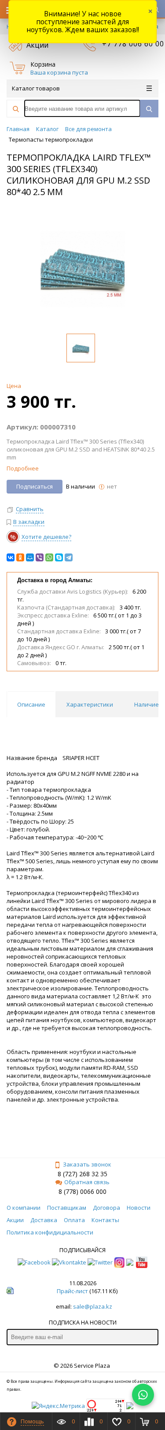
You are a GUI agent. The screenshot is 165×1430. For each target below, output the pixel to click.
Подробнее (23, 468)
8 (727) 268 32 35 (82, 1174)
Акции (37, 45)
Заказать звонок (87, 1164)
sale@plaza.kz (92, 1306)
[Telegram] (69, 557)
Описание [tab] (31, 704)
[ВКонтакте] (11, 557)
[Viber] (40, 557)
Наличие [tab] (146, 704)
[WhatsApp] (49, 557)
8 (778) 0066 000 (82, 1191)
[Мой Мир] (30, 557)
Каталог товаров (36, 88)
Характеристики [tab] (89, 704)
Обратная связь (87, 1182)
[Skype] (59, 557)
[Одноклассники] (20, 557)
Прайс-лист (72, 1291)
